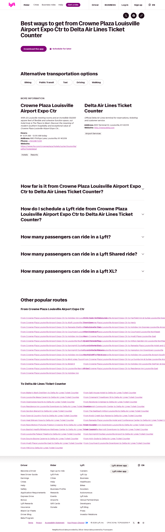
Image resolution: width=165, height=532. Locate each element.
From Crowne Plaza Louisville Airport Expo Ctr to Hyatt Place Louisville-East (119, 336)
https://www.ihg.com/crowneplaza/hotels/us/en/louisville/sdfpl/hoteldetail (48, 147)
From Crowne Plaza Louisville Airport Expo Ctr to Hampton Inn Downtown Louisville (123, 350)
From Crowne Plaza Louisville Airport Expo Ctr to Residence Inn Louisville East (120, 368)
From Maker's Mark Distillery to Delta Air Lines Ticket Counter (50, 392)
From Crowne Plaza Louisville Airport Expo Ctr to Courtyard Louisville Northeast (121, 331)
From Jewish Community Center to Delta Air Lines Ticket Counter (114, 406)
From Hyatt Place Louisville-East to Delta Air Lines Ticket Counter (52, 443)
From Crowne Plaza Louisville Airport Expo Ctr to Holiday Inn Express (54, 336)
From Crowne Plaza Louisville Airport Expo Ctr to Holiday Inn (50, 373)
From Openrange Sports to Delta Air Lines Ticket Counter (48, 401)
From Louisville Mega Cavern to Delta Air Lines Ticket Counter (50, 397)
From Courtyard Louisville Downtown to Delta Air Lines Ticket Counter (116, 443)
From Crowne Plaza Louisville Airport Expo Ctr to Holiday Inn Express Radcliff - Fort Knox (63, 354)
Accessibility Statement (54, 522)
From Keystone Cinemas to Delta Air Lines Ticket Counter (110, 401)
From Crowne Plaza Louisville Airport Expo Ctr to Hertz (109, 322)
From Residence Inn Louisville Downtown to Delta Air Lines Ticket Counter (56, 406)
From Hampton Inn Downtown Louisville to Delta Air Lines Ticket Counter (118, 424)
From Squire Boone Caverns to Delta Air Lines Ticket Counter (49, 438)
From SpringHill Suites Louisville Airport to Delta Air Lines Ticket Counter (118, 434)
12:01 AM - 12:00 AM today (35, 135)
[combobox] (151, 4)
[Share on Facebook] (134, 15)
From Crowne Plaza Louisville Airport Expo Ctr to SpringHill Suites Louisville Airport (61, 345)
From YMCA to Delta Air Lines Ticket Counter (42, 447)
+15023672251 (35, 141)
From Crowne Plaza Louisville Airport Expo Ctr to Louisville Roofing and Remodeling (61, 341)
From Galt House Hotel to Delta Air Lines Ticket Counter (109, 392)
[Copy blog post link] (141, 15)
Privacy (39, 522)
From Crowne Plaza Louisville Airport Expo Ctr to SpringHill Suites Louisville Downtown (62, 350)
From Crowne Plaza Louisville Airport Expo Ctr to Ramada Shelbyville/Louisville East (61, 327)
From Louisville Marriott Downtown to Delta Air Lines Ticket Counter (115, 429)
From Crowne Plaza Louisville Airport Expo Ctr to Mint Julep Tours (52, 359)
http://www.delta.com (104, 127)
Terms (30, 522)
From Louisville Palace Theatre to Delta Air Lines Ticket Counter (51, 434)
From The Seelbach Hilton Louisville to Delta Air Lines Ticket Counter (116, 411)
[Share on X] (126, 15)
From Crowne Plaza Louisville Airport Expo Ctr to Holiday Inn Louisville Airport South (124, 354)
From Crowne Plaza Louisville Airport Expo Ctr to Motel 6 (48, 364)
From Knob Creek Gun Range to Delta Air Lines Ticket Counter (112, 415)
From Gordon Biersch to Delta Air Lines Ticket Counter (46, 411)
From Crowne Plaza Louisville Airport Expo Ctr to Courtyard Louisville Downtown (59, 331)
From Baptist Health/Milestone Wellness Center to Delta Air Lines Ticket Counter (59, 429)
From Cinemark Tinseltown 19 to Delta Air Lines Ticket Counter (113, 397)
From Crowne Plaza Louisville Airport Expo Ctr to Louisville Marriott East (55, 368)
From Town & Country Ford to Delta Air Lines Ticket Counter (49, 415)
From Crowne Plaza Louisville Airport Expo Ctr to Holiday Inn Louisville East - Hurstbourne (64, 318)
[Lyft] (12, 5)
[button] (82, 188)
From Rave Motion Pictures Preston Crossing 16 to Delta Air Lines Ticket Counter (59, 424)
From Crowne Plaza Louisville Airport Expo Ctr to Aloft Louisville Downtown (57, 322)
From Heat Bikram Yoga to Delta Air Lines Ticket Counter (47, 420)
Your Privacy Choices (75, 522)
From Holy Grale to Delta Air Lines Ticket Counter (106, 438)
